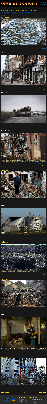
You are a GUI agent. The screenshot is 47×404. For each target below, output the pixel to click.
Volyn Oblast (29, 9)
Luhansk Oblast (24, 9)
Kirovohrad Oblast (10, 9)
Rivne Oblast (2, 10)
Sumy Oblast (10, 10)
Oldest (44, 392)
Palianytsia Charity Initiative (35, 401)
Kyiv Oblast (15, 9)
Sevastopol (6, 10)
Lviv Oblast (19, 9)
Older (40, 392)
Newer (7, 392)
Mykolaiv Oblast (34, 9)
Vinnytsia (22, 10)
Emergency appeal (21, 399)
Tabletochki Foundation (35, 402)
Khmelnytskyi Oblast (4, 9)
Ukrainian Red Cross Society (23, 400)
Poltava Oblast (44, 9)
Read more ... (44, 89)
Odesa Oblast (39, 9)
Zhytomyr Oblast (33, 10)
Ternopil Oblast (15, 10)
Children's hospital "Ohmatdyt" (23, 401)
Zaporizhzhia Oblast (28, 10)
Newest (3, 392)
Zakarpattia (19, 10)
